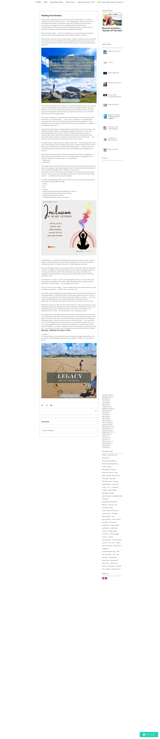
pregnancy (105, 548)
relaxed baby (113, 557)
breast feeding (106, 484)
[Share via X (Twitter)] (47, 405)
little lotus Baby (106, 516)
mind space (112, 522)
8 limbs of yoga (106, 467)
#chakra (104, 455)
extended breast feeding (109, 502)
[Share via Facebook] (42, 405)
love (113, 516)
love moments (106, 519)
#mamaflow (105, 458)
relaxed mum (114, 560)
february (104, 505)
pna (110, 542)
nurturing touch (106, 540)
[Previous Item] (105, 19)
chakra (104, 487)
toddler (108, 569)
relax (117, 554)
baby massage (106, 475)
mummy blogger (114, 534)
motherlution (114, 528)
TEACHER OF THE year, (109, 469)
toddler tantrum (115, 569)
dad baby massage (108, 493)
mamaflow (105, 522)
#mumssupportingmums (109, 461)
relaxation (105, 557)
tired (103, 569)
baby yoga (105, 478)
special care (113, 563)
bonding (115, 481)
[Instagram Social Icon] (103, 578)
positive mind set (107, 545)
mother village (114, 525)
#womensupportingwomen (110, 464)
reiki (114, 554)
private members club (108, 551)
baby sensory (116, 475)
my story (104, 537)
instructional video (107, 507)
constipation (114, 487)
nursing (110, 537)
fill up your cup (112, 505)
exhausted (105, 499)
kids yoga (114, 513)
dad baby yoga (106, 496)
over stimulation (117, 540)
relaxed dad (105, 560)
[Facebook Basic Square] (106, 578)
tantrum (104, 566)
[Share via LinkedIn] (51, 405)
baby (116, 472)
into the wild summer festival (110, 510)
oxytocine (105, 542)
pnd (113, 542)
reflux (118, 551)
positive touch (117, 545)
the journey (111, 566)
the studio (118, 566)
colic (108, 487)
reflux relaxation (106, 554)
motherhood (105, 528)
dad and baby (112, 490)
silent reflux (105, 563)
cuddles (104, 490)
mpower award (112, 531)
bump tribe (115, 484)
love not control (116, 519)
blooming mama (107, 481)
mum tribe (105, 534)
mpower (104, 531)
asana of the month (108, 472)
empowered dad (117, 496)
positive (118, 542)
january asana (106, 513)
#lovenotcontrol (112, 455)
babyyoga (113, 478)
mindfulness (105, 525)
